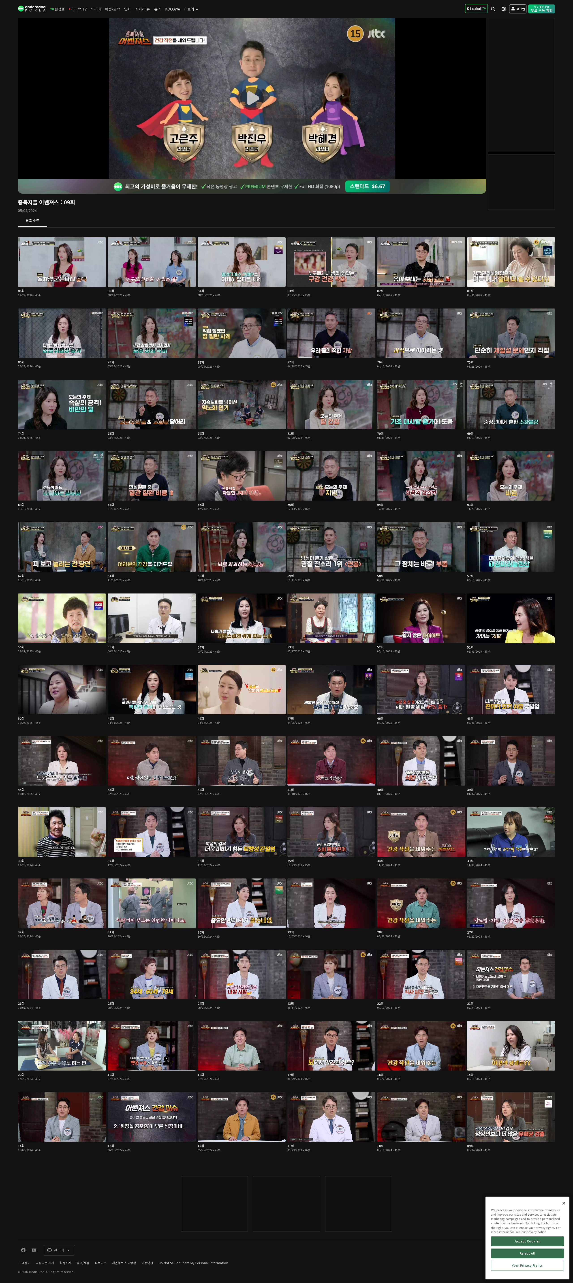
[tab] (32, 221)
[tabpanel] (286, 697)
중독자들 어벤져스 (38, 202)
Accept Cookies (527, 1241)
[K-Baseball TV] (476, 8)
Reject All (527, 1253)
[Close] (564, 1203)
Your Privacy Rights (527, 1265)
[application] (252, 98)
